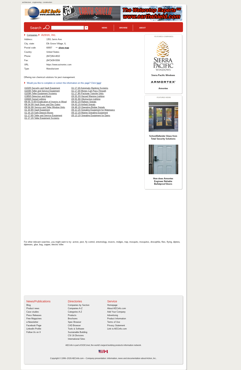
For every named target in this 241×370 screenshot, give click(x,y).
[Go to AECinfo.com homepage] (42, 19)
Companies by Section (78, 305)
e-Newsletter (32, 322)
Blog (28, 305)
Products (72, 315)
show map (64, 47)
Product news (32, 308)
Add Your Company (116, 312)
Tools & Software (76, 328)
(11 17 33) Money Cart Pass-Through (88, 91)
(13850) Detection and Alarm (37, 96)
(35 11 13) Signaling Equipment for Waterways (93, 110)
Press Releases (33, 315)
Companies (32, 35)
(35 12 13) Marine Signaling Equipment (89, 112)
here (99, 83)
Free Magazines (34, 318)
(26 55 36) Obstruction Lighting (85, 99)
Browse (123, 28)
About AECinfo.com (116, 308)
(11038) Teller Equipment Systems (40, 93)
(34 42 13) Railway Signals (83, 101)
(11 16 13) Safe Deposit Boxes (38, 112)
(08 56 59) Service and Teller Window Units (44, 107)
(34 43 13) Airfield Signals (83, 104)
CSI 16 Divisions (76, 335)
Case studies (32, 312)
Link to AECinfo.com (117, 328)
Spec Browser (74, 322)
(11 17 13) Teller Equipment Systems (41, 118)
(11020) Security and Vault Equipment (42, 88)
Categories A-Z (75, 312)
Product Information (116, 318)
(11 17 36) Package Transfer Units (87, 93)
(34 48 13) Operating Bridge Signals (88, 107)
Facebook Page (33, 325)
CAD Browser (74, 325)
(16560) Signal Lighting (35, 99)
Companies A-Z (75, 308)
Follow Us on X (33, 332)
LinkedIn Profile (33, 328)
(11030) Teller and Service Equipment (42, 91)
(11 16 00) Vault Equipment (37, 110)
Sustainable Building (77, 332)
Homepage (112, 305)
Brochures (73, 318)
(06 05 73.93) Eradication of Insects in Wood (45, 101)
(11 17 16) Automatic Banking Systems (89, 88)
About (142, 28)
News (104, 28)
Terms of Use (113, 322)
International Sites (76, 339)
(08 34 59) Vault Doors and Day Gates (42, 104)
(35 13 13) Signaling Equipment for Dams (90, 115)
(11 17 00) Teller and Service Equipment (43, 115)
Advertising (112, 315)
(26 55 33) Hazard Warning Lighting (87, 96)
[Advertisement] (51, 214)
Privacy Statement (116, 325)
